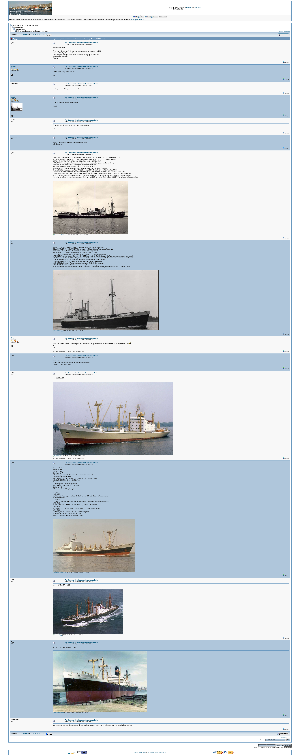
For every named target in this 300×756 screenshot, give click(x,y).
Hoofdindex (18, 27)
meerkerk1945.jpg (59, 712)
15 (28, 34)
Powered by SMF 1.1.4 (140, 752)
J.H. (12, 338)
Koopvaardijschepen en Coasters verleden (32, 31)
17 (33, 34)
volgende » (287, 31)
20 (39, 34)
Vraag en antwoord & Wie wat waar (25, 25)
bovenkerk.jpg (58, 635)
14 (26, 34)
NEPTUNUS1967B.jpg (60, 572)
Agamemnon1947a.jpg (60, 234)
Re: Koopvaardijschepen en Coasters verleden (81, 42)
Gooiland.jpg (57, 455)
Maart (13, 97)
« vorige (281, 31)
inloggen (189, 7)
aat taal (13, 66)
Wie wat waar (20, 29)
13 (24, 34)
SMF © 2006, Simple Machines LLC (156, 752)
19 (37, 34)
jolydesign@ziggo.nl (137, 20)
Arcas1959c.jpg (58, 330)
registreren (197, 7)
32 (43, 34)
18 (35, 34)
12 (21, 34)
